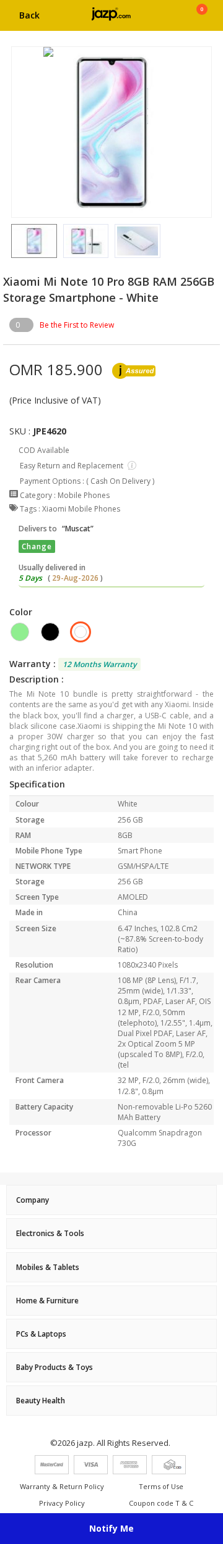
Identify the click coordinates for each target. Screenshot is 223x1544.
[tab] (111, 1199)
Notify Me (111, 1528)
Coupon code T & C (161, 1503)
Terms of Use (161, 1486)
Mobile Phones (84, 495)
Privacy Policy (62, 1503)
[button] (11, 240)
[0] (202, 19)
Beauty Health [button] (40, 1400)
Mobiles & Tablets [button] (47, 1267)
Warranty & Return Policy (62, 1486)
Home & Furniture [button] (47, 1300)
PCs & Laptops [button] (41, 1334)
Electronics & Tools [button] (50, 1233)
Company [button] (32, 1200)
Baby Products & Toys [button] (54, 1367)
